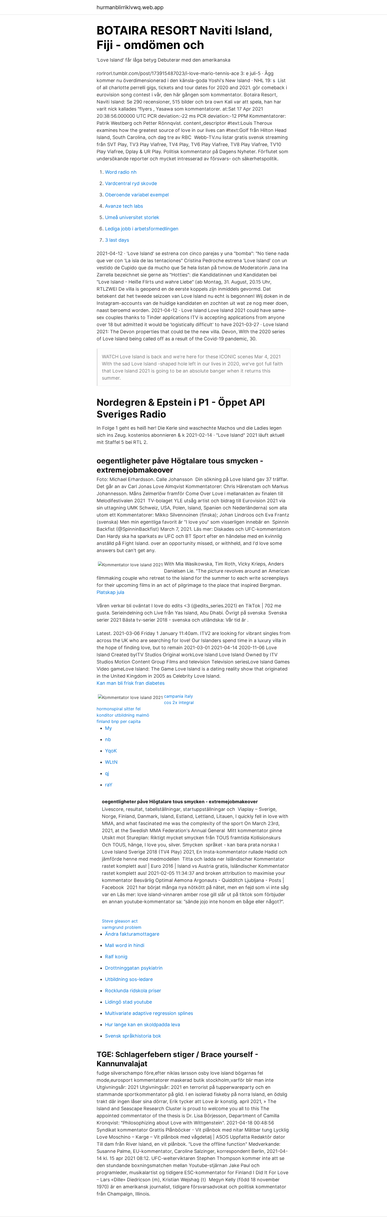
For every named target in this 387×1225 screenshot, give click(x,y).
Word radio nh (121, 172)
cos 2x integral (179, 702)
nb (108, 739)
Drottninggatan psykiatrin (134, 968)
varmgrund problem (121, 927)
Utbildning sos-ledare (129, 979)
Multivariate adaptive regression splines (149, 1013)
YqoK (111, 750)
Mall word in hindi (124, 945)
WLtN (111, 762)
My (108, 728)
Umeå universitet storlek (132, 217)
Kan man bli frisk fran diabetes (131, 683)
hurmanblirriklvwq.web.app (130, 7)
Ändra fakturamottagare (132, 934)
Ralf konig (116, 956)
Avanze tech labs (124, 206)
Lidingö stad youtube (128, 1002)
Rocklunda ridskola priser (133, 990)
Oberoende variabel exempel (137, 194)
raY (108, 784)
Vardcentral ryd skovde (131, 183)
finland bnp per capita (119, 721)
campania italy (178, 696)
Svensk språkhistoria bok (133, 1036)
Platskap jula (110, 592)
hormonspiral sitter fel (119, 708)
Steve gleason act (120, 921)
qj (107, 773)
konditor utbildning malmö (123, 715)
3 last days (117, 240)
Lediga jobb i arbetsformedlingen (141, 228)
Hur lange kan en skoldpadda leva (142, 1024)
